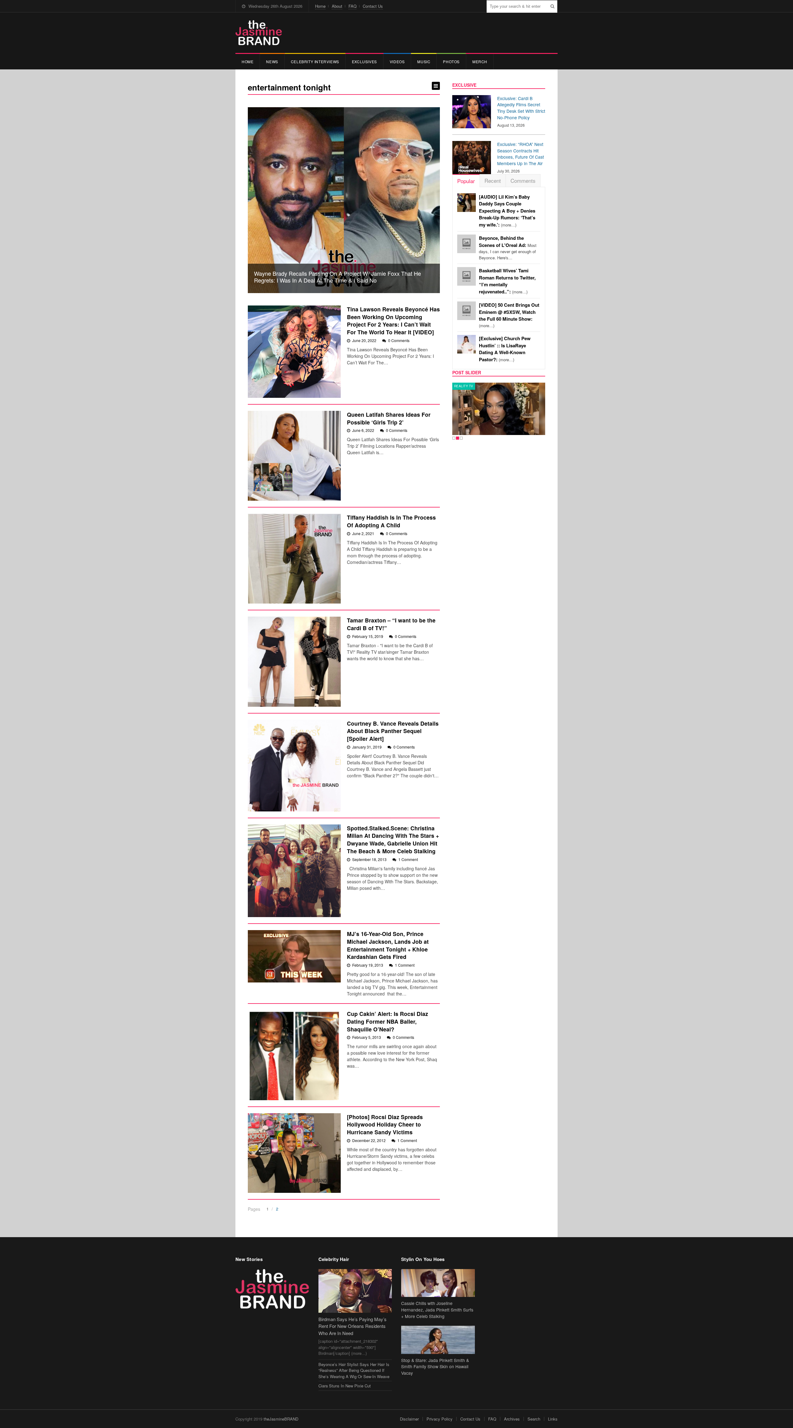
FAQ (352, 6)
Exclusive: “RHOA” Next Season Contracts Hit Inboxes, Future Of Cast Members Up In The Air (520, 153)
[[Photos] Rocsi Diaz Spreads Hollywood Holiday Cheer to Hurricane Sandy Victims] (294, 1153)
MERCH (479, 61)
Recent (492, 180)
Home (320, 6)
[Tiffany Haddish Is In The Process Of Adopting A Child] (294, 559)
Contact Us (373, 6)
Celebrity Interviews (315, 61)
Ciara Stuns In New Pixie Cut (344, 1386)
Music (423, 61)
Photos (451, 61)
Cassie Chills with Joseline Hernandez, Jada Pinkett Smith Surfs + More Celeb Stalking (437, 1309)
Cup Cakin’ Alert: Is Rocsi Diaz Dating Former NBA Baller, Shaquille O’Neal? (387, 1021)
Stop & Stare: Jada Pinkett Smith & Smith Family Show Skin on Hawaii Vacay (435, 1366)
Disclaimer (409, 1419)
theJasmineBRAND (281, 1419)
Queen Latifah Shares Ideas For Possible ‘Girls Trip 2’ (389, 418)
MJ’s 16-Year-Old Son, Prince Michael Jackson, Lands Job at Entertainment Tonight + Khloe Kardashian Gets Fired (388, 945)
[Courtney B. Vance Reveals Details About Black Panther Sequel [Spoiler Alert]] (294, 765)
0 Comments (399, 340)
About (337, 6)
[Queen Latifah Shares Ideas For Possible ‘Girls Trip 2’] (294, 456)
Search (534, 1419)
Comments (523, 180)
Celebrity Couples (471, 386)
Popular (466, 181)
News (272, 61)
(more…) (507, 211)
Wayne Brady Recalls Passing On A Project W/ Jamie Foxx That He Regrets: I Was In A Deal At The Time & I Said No (337, 276)
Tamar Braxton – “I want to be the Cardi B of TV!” (391, 624)
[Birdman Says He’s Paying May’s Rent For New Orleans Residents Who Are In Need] (355, 1291)
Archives (512, 1419)
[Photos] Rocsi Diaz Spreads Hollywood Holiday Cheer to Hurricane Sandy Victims (385, 1124)
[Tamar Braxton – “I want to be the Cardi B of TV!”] (294, 661)
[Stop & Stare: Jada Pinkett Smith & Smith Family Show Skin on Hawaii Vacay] (438, 1340)
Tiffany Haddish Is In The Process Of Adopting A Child (391, 521)
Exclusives (364, 61)
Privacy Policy (440, 1419)
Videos (397, 61)
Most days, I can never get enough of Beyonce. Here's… (508, 248)
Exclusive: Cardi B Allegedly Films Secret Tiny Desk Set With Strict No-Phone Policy (521, 108)
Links (553, 1419)
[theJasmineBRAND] (258, 32)
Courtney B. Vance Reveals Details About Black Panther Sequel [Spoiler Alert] (393, 730)
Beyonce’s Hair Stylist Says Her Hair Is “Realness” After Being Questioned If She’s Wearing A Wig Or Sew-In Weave (353, 1370)
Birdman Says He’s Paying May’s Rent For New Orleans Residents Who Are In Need (352, 1326)
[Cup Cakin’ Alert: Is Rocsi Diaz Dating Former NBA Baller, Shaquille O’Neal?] (294, 1055)
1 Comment (408, 859)
